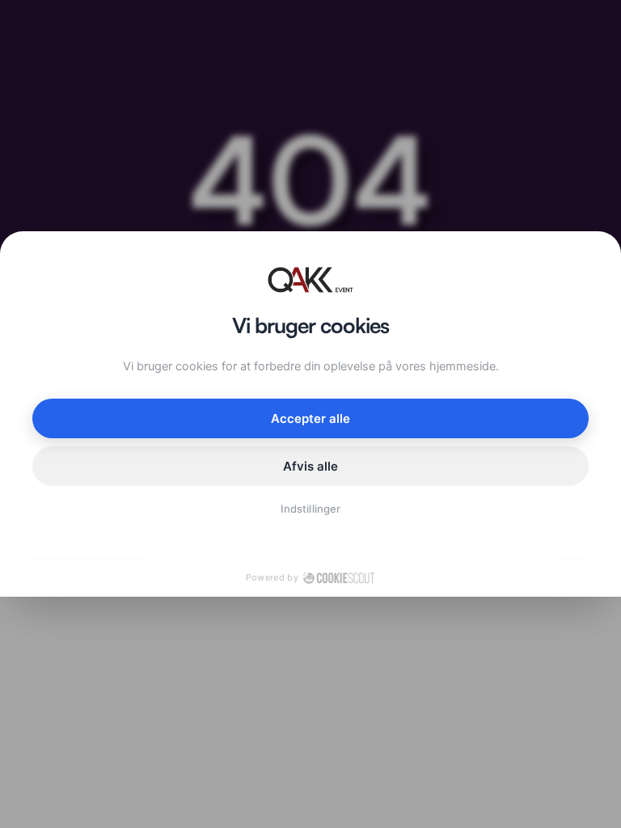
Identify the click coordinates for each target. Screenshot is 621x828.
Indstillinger (310, 508)
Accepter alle (311, 418)
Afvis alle (311, 466)
